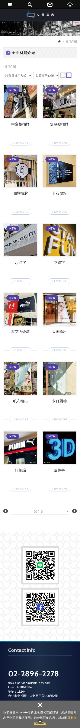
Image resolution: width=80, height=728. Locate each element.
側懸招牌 (20, 183)
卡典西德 (59, 390)
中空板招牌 (20, 113)
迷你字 (59, 459)
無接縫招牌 (59, 113)
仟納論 (20, 459)
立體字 (59, 252)
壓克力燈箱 (20, 321)
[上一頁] (5, 511)
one (62, 75)
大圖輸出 (59, 321)
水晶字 (20, 252)
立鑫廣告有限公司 (40, 15)
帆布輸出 (20, 390)
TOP (40, 721)
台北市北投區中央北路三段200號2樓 (33, 695)
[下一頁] (74, 511)
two (68, 75)
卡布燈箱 (59, 183)
